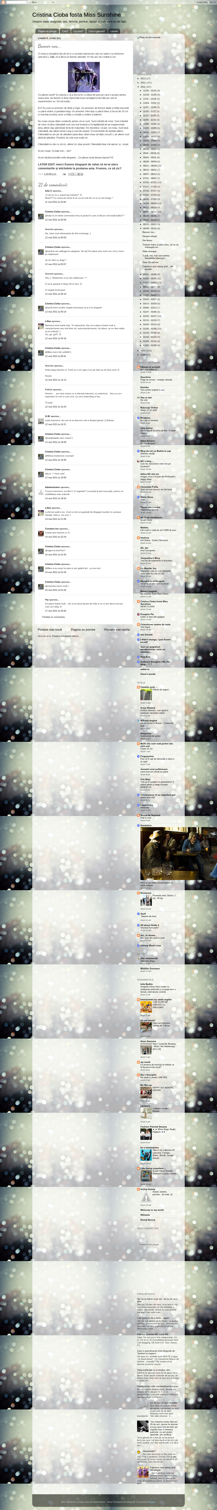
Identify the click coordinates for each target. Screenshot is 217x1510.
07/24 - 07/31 (150, 182)
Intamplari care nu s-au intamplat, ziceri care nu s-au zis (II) (155, 572)
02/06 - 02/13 (150, 324)
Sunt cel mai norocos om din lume (156, 489)
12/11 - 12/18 (150, 99)
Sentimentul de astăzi (150, 736)
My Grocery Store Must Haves (154, 594)
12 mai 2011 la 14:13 (55, 380)
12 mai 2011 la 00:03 (55, 237)
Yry (47, 600)
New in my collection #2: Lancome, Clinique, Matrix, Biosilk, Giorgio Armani (164, 1154)
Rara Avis (145, 657)
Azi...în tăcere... (148, 935)
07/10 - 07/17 (150, 191)
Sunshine (145, 377)
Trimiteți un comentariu (53, 617)
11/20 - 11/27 (150, 111)
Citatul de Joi (146, 749)
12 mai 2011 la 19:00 (55, 460)
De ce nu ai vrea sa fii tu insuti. (154, 583)
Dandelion (146, 825)
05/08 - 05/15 (150, 228)
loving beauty (147, 1189)
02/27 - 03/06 (150, 312)
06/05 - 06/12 (150, 212)
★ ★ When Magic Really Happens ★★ (164, 1130)
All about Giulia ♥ (149, 925)
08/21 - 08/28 (150, 166)
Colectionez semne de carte (155, 624)
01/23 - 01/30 (150, 333)
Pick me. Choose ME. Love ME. (153, 1334)
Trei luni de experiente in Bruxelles (156, 560)
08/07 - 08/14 (150, 174)
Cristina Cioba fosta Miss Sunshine (76, 14)
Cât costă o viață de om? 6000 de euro (158, 530)
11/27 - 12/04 (150, 107)
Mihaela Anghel (148, 720)
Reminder (144, 807)
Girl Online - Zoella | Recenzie (154, 540)
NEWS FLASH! (147, 606)
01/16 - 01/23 (150, 337)
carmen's (145, 1106)
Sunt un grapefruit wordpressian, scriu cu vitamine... (152, 649)
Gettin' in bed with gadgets (152, 617)
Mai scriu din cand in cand (152, 938)
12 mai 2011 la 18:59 (55, 442)
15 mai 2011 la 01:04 (55, 554)
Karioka (144, 387)
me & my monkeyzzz (151, 517)
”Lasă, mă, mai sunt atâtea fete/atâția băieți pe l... (156, 256)
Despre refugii (149, 236)
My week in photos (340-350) (153, 1077)
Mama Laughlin (148, 591)
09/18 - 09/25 (150, 149)
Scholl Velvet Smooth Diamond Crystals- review (164, 1172)
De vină (143, 400)
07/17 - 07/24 (150, 187)
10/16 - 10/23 (150, 132)
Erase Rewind (147, 708)
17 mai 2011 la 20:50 (55, 611)
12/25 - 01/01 (150, 90)
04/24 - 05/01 (150, 278)
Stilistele (145, 1215)
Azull (143, 914)
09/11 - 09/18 (150, 153)
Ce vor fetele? (148, 1020)
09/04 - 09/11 (150, 157)
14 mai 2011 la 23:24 (55, 537)
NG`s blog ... (147, 461)
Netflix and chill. (147, 797)
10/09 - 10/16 (150, 136)
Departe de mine (148, 916)
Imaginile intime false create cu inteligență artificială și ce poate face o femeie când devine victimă (158, 989)
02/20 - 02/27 (150, 316)
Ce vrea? (78, 31)
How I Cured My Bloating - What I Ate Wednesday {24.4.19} (164, 1046)
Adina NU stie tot (149, 474)
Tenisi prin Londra (150, 507)
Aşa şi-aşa (146, 397)
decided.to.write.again (152, 581)
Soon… (143, 499)
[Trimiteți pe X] (75, 174)
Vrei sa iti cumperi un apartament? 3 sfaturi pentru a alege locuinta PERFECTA (157, 784)
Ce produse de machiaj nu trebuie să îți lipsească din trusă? (157, 1066)
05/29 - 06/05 (150, 216)
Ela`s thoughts (148, 1075)
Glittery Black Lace (150, 945)
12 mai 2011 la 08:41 (55, 356)
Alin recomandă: (149, 958)
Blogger (151, 1502)
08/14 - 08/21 (150, 170)
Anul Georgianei (147, 550)
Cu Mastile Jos (148, 568)
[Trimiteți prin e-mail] (69, 174)
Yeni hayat (145, 627)
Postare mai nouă (50, 629)
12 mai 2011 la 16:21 (55, 424)
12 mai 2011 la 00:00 (55, 220)
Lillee (48, 321)
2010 (143, 350)
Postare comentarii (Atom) (65, 636)
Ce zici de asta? (147, 443)
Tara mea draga (147, 961)
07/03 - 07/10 (150, 195)
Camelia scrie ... (148, 687)
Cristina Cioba (53, 211)
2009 (143, 355)
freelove (144, 538)
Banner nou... (149, 232)
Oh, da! (144, 548)
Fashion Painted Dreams (153, 1127)
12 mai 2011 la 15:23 (55, 407)
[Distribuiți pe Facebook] (78, 174)
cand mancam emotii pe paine (154, 772)
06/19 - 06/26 (150, 203)
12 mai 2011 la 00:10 (55, 294)
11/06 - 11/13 (150, 120)
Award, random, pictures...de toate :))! (163, 1193)
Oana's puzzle (148, 674)
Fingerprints (147, 756)
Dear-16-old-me (150, 262)
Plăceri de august (161, 689)
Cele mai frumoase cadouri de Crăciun (161, 1024)
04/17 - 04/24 (150, 282)
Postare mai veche (117, 629)
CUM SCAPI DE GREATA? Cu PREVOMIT (160, 1005)
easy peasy (146, 428)
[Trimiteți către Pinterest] (81, 174)
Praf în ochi (145, 818)
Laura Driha (146, 805)
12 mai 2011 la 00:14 (55, 312)
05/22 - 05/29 (150, 220)
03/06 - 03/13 (150, 308)
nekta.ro (144, 669)
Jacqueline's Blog (150, 558)
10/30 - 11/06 (150, 124)
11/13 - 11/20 (150, 115)
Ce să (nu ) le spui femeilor (163, 1403)
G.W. (47, 416)
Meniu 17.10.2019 (148, 410)
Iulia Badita (146, 984)
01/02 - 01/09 (150, 345)
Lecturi (114, 31)
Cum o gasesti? (97, 31)
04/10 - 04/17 (150, 287)
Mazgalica (145, 733)
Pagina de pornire (47, 31)
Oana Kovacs (147, 441)
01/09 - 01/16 (150, 341)
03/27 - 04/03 (150, 295)
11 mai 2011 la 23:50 (55, 202)
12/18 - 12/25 (150, 95)
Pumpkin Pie (147, 614)
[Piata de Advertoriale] (148, 37)
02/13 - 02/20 (150, 320)
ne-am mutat (146, 520)
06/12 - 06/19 (150, 207)
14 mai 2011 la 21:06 (55, 519)
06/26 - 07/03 (150, 199)
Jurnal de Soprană (150, 815)
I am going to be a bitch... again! (153, 1318)
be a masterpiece (149, 1147)
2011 (143, 87)
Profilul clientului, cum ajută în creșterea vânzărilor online (154, 711)
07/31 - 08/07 (150, 178)
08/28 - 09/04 (150, 161)
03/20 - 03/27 (150, 299)
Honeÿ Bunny (147, 1220)
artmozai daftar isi (148, 369)
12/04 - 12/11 (150, 103)
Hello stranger (149, 251)
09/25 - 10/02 (150, 145)
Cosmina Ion (52, 529)
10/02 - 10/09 (150, 140)
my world (145, 1062)
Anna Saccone (148, 1041)
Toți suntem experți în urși (152, 390)
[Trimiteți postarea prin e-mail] (64, 174)
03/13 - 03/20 (150, 303)
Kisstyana (145, 893)
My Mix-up (146, 1085)
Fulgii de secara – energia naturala (156, 380)
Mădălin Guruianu (150, 968)
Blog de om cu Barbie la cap (155, 451)
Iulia (52, 57)
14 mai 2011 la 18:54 (55, 498)
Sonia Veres (146, 497)
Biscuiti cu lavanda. (149, 420)
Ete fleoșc (147, 240)
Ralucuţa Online (149, 407)
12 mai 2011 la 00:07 (55, 264)
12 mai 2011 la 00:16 (55, 338)
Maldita (144, 527)
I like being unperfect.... (153, 1168)
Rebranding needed (149, 510)
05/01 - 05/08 (150, 274)
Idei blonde (146, 634)
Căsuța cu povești (150, 367)
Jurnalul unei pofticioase (154, 769)
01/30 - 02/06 (150, 329)
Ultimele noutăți (147, 453)
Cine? (65, 31)
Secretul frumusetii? (149, 928)
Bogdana (145, 418)
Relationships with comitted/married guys (157, 1386)
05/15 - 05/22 (150, 224)
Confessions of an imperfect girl (157, 795)
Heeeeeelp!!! (149, 1451)
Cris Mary (145, 779)
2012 (143, 82)
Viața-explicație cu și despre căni (153, 1370)
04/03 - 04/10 (150, 291)
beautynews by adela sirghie (156, 999)
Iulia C (48, 191)
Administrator (52, 487)
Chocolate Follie (149, 487)
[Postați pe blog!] (72, 174)
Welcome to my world (152, 1210)
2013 (143, 78)
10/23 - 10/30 (150, 128)
